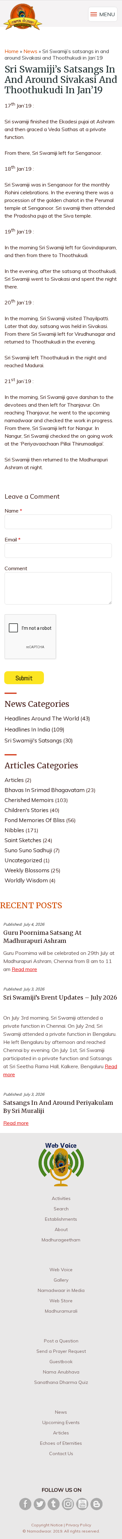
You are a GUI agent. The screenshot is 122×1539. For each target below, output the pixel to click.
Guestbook (61, 1361)
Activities (61, 1198)
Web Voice (61, 1270)
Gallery (61, 1280)
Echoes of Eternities (61, 1443)
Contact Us (61, 1453)
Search (61, 1209)
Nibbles (14, 830)
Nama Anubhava (61, 1372)
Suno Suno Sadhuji (28, 850)
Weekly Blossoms (27, 870)
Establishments (61, 1219)
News (30, 51)
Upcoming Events (61, 1422)
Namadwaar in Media (61, 1290)
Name (13, 510)
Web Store (61, 1301)
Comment (16, 568)
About (61, 1229)
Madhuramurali (61, 1311)
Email (12, 539)
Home (12, 51)
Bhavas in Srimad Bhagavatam (45, 789)
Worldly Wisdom (26, 880)
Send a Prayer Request (61, 1351)
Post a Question (61, 1341)
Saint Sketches (23, 840)
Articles (14, 779)
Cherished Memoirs (29, 800)
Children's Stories (26, 810)
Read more (24, 969)
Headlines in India (34, 729)
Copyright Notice (47, 1524)
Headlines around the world (47, 718)
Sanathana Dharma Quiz (61, 1382)
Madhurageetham (61, 1240)
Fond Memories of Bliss (35, 820)
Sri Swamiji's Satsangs (39, 740)
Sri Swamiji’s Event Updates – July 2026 (60, 997)
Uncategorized (23, 860)
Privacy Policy (78, 1524)
